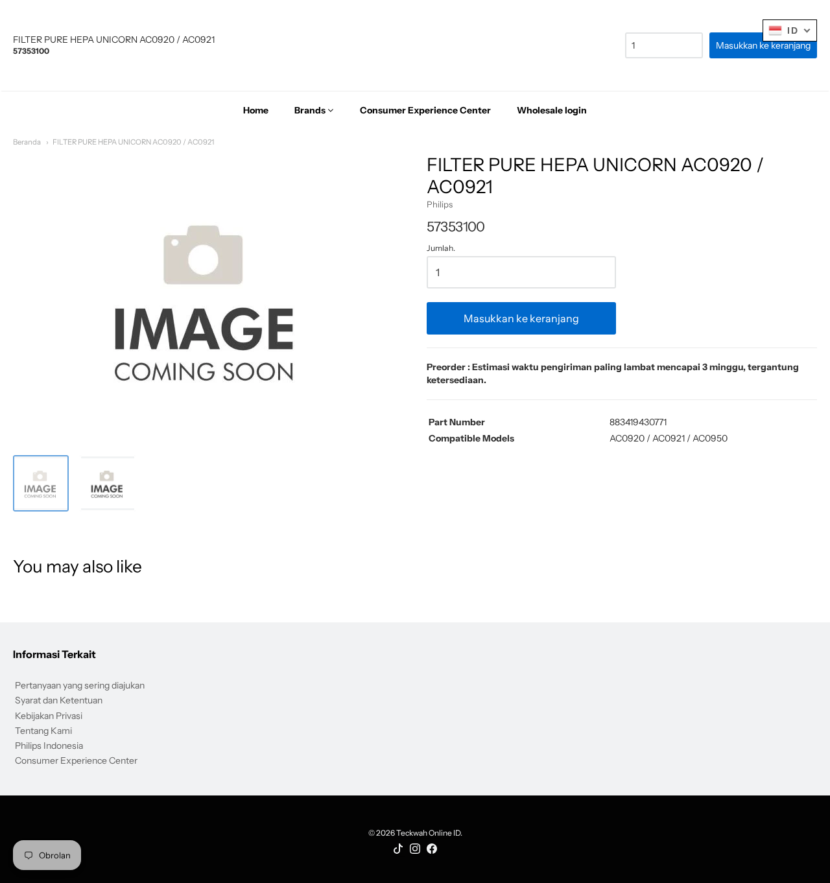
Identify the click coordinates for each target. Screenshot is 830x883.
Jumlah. (441, 248)
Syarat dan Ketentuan (58, 700)
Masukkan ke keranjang (521, 318)
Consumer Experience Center (76, 760)
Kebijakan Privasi (48, 716)
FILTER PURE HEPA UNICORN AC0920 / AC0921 (133, 142)
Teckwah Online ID (428, 833)
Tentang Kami (43, 730)
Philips (440, 204)
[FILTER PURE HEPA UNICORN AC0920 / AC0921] (41, 483)
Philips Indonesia (49, 745)
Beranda (27, 142)
